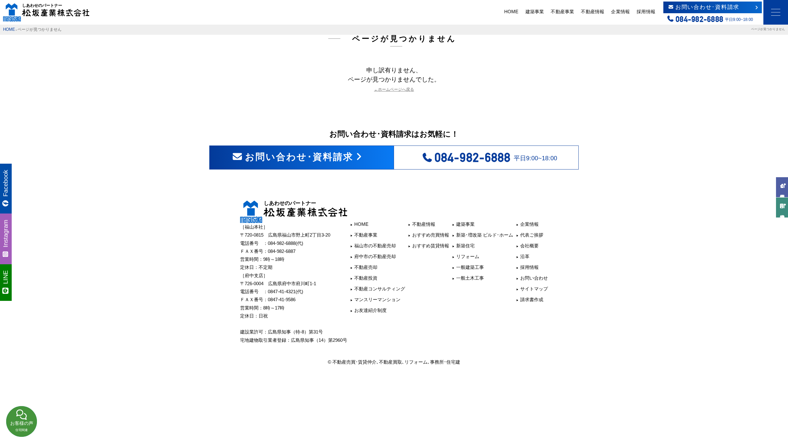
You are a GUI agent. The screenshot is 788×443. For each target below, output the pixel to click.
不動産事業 (562, 11)
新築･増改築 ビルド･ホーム (484, 234)
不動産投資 (365, 278)
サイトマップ (534, 288)
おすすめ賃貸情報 (430, 245)
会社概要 (529, 245)
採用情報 (646, 11)
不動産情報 (592, 11)
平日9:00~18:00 (496, 157)
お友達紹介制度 (370, 310)
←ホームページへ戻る (394, 89)
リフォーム (467, 256)
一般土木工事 (470, 278)
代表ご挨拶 (531, 234)
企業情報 (620, 11)
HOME (511, 11)
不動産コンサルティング (379, 288)
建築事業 (534, 11)
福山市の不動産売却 (375, 245)
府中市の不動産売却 (375, 256)
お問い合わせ (534, 278)
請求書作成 (531, 299)
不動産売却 (365, 267)
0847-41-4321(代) (285, 291)
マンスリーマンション (377, 299)
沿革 (524, 256)
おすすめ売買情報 (430, 234)
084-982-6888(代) (285, 243)
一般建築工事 (470, 267)
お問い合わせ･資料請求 (707, 7)
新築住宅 (465, 245)
